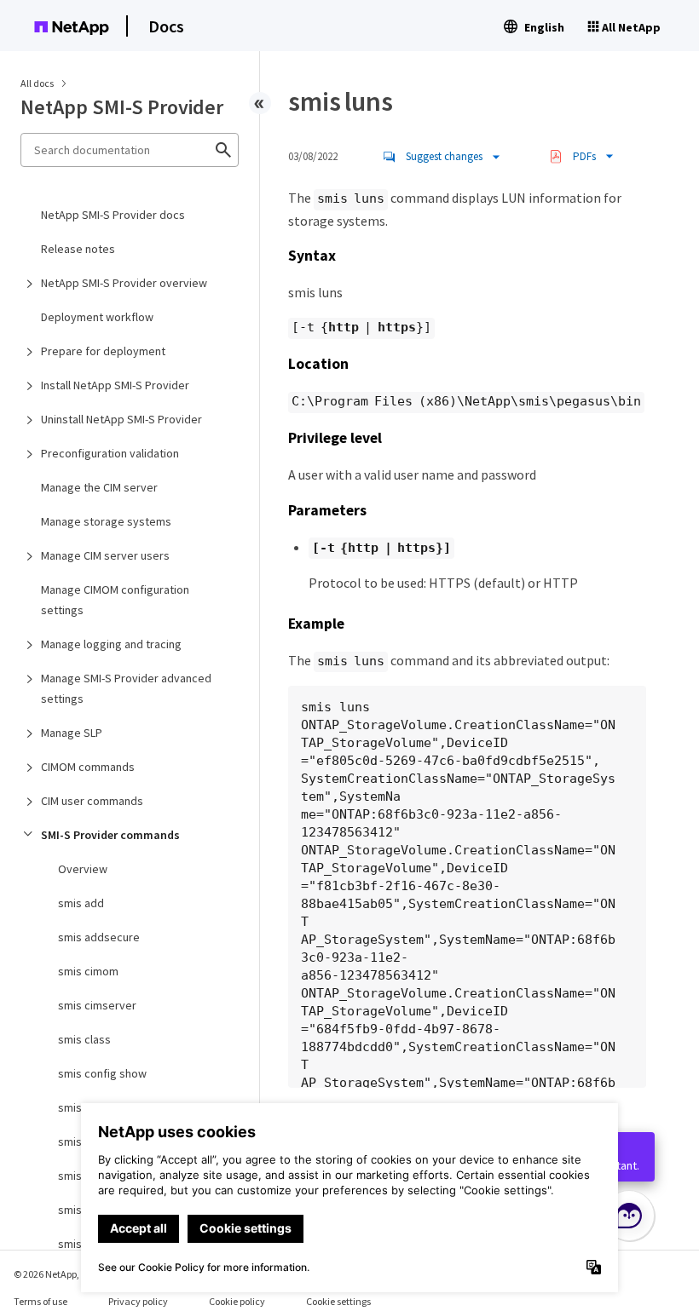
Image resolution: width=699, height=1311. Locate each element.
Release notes (78, 248)
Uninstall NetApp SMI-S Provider (121, 419)
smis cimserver (97, 1005)
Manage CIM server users (105, 555)
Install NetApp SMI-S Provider (115, 385)
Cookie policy (237, 1301)
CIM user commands (92, 800)
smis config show (102, 1073)
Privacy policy (138, 1301)
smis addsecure (99, 937)
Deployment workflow (97, 317)
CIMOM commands (88, 766)
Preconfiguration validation (110, 453)
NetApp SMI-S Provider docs (113, 214)
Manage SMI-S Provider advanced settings (126, 688)
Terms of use (40, 1301)
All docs (37, 83)
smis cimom (88, 971)
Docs (166, 26)
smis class (84, 1039)
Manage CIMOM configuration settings (115, 600)
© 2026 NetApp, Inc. (55, 1274)
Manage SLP (71, 732)
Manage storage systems (106, 521)
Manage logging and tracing (111, 644)
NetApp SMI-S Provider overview (124, 282)
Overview (82, 869)
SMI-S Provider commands (110, 834)
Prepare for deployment (103, 351)
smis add (81, 903)
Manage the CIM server (99, 487)
